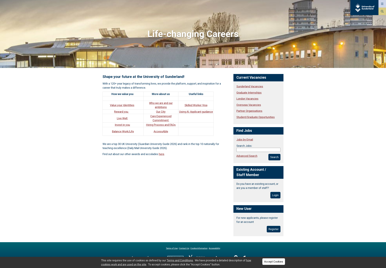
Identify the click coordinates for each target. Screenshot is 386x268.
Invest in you (122, 124)
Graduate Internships (249, 92)
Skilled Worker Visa (196, 105)
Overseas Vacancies (248, 104)
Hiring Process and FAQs (161, 124)
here (161, 154)
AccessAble (161, 131)
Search (274, 157)
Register (274, 229)
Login (275, 195)
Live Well (122, 118)
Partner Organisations (249, 110)
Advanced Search (246, 155)
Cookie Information (198, 248)
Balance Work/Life (123, 131)
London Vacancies (247, 98)
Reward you (121, 111)
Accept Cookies (273, 261)
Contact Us (184, 248)
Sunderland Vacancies (249, 86)
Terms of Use (172, 248)
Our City (161, 111)
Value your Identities (122, 105)
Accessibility (214, 248)
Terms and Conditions (180, 260)
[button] (382, 4)
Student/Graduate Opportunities (255, 117)
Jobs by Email (244, 139)
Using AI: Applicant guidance (196, 111)
